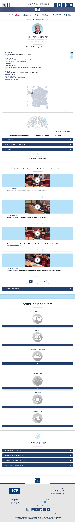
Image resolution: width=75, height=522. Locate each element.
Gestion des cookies (57, 517)
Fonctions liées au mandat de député (37, 455)
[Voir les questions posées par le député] (37, 318)
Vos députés (28, 19)
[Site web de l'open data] (37, 501)
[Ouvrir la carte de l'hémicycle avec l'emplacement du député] (37, 124)
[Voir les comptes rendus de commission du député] (37, 399)
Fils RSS (50, 517)
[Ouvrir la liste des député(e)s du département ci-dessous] (37, 98)
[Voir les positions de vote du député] (37, 418)
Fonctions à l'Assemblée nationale (37, 450)
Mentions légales (17, 517)
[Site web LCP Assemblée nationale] (37, 491)
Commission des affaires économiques (15, 59)
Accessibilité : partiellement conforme (29, 517)
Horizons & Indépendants (37, 40)
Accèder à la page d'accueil (37, 9)
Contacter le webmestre (43, 517)
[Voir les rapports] (37, 337)
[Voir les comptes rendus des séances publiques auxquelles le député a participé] (37, 380)
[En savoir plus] (37, 356)
